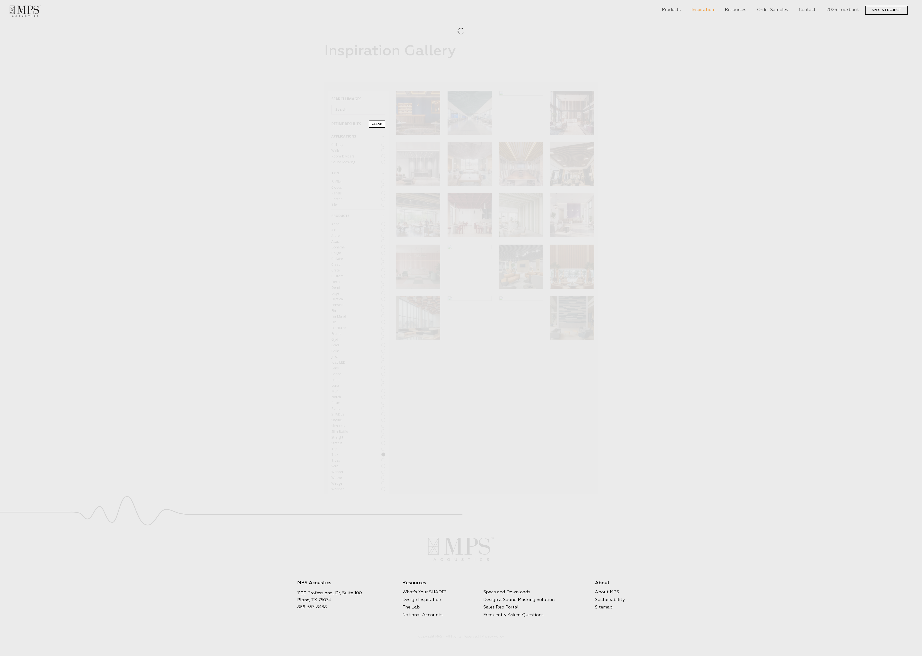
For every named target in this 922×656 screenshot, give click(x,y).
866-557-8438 (312, 607)
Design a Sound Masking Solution (519, 600)
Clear (377, 124)
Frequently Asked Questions (513, 615)
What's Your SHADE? (424, 592)
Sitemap (604, 607)
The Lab (411, 607)
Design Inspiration (421, 600)
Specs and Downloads (506, 592)
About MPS (607, 592)
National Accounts (422, 615)
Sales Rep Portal (501, 607)
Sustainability (610, 600)
